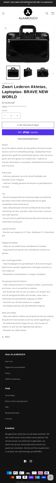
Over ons (9, 361)
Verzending (10, 395)
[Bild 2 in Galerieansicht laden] (28, 72)
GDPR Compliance (12, 379)
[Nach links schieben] (3, 73)
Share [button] (7, 337)
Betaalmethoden (12, 413)
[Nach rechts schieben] (53, 73)
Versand (4, 106)
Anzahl (4, 110)
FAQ (6, 407)
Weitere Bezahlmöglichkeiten (28, 138)
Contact (8, 419)
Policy (7, 373)
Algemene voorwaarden (15, 367)
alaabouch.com (24, 482)
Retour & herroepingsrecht (16, 401)
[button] (3, 13)
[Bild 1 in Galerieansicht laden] (13, 72)
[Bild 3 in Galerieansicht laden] (42, 72)
